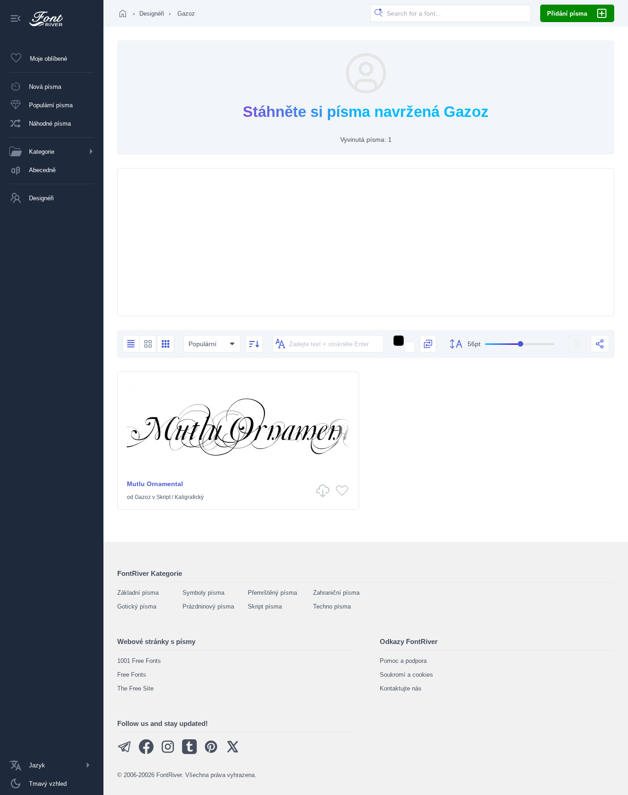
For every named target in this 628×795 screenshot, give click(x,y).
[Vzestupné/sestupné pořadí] (254, 344)
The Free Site (135, 688)
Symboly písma (203, 592)
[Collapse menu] (15, 19)
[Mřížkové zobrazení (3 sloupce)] (165, 344)
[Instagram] (167, 752)
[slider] (519, 344)
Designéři (151, 13)
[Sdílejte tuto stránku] (600, 344)
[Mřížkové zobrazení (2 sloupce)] (148, 344)
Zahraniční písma (336, 592)
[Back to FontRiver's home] (42, 19)
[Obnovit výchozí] (577, 344)
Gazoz (143, 497)
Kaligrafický (189, 497)
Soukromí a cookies (406, 674)
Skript (163, 497)
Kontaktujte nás (401, 688)
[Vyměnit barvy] (428, 344)
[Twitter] (232, 752)
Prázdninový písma (208, 606)
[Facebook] (146, 752)
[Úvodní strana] (122, 13)
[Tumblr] (189, 752)
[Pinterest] (211, 752)
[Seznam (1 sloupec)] (130, 344)
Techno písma (332, 606)
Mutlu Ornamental (155, 483)
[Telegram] (124, 752)
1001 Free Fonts (139, 660)
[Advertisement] (366, 242)
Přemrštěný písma (272, 592)
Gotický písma (136, 606)
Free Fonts (131, 674)
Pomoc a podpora (403, 660)
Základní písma (138, 592)
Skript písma (265, 606)
